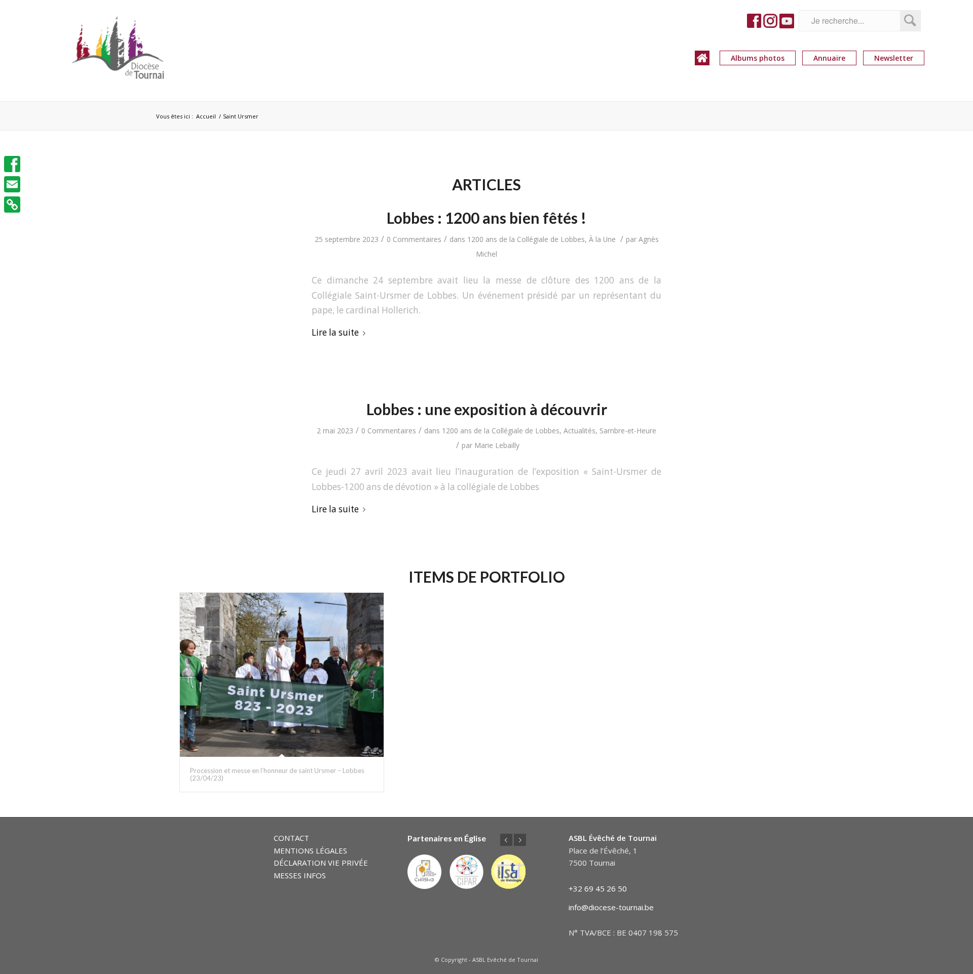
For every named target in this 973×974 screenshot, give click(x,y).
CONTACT (291, 838)
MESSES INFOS (300, 875)
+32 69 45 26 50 (598, 888)
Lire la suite (335, 332)
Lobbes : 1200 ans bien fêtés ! (486, 218)
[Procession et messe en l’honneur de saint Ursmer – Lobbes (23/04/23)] (282, 675)
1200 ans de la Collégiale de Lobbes (526, 239)
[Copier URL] (12, 204)
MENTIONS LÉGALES (310, 850)
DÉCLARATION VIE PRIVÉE (321, 863)
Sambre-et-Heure (628, 430)
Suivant (520, 840)
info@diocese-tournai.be (611, 907)
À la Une (602, 239)
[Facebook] (12, 164)
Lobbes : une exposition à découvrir (486, 409)
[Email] (12, 184)
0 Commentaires (414, 239)
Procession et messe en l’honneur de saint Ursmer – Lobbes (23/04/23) (277, 774)
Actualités (579, 430)
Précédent (506, 840)
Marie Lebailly (496, 445)
